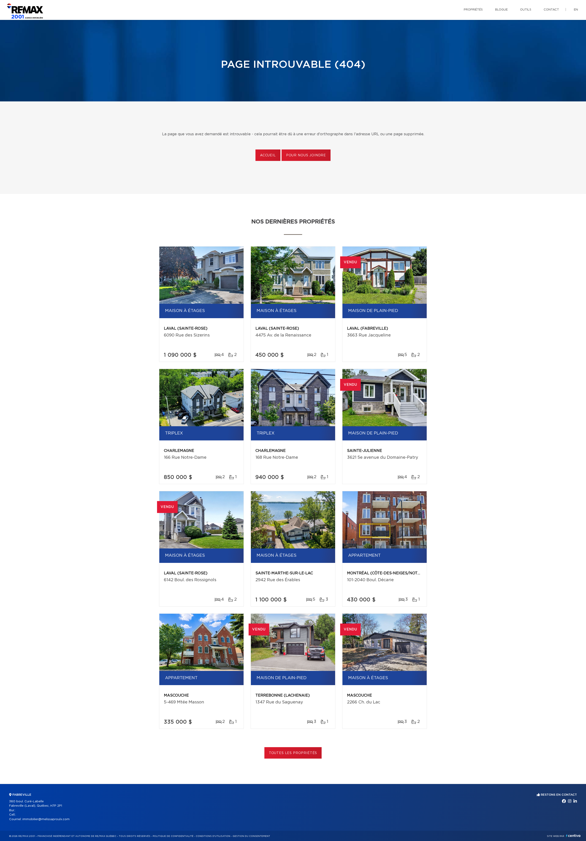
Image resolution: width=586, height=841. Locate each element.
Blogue (501, 9)
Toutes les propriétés (293, 753)
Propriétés (473, 9)
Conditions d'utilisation (213, 836)
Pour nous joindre (306, 155)
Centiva (573, 835)
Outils (525, 9)
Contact (551, 9)
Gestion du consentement (251, 836)
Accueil (268, 155)
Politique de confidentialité (173, 836)
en (576, 9)
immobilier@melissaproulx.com (46, 819)
